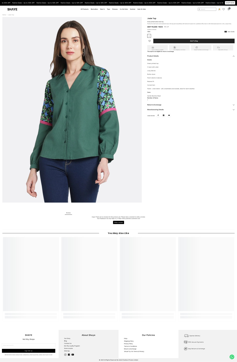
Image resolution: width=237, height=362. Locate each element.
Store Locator (68, 348)
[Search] (208, 9)
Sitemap (67, 351)
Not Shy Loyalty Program (72, 346)
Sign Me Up (28, 351)
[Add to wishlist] (149, 41)
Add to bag (194, 41)
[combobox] (208, 9)
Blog (65, 341)
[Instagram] (164, 115)
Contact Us (67, 343)
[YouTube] (169, 115)
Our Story (67, 338)
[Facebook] (158, 115)
